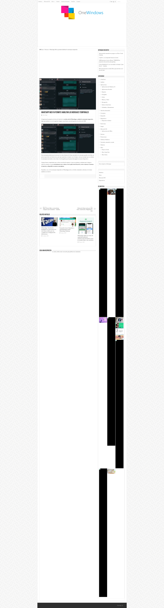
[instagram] (115, 2)
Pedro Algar (45, 115)
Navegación (104, 102)
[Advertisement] (82, 33)
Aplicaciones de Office (107, 131)
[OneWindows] (82, 12)
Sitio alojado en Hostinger (105, 164)
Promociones (104, 137)
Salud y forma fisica (106, 104)
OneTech (73, 1)
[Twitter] (111, 2)
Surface (57, 1)
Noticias (47, 49)
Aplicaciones (104, 84)
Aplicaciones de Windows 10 (108, 86)
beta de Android (58, 119)
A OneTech (103, 79)
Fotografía (104, 94)
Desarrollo (103, 115)
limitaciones (54, 157)
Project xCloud (105, 149)
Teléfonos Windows (105, 139)
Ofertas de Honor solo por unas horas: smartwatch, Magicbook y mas (85, 209)
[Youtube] (113, 2)
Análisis (102, 82)
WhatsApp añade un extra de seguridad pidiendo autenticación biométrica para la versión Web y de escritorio (85, 238)
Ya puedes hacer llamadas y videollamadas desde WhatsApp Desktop (66, 229)
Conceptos (103, 113)
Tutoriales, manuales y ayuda (107, 142)
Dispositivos (103, 118)
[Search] (125, 1)
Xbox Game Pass (106, 152)
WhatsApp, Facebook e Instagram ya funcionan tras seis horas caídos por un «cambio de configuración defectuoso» (48, 231)
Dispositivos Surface (106, 120)
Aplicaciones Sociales (107, 89)
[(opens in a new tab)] (119, 325)
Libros (103, 97)
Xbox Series (104, 154)
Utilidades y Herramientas (108, 107)
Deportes (104, 92)
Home (42, 49)
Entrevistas (103, 123)
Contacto (78, 1)
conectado (64, 251)
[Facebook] (110, 2)
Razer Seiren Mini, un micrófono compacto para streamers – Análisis (51, 208)
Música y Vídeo (105, 99)
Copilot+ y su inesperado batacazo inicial (108, 57)
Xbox (102, 147)
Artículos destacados (65, 1)
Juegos (102, 126)
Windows (40, 1)
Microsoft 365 (47, 1)
